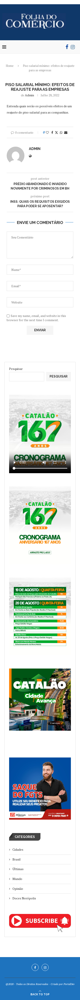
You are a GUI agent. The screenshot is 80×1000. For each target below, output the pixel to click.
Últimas (18, 869)
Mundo (17, 879)
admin (29, 95)
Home (10, 66)
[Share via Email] (65, 132)
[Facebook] (67, 46)
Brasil (16, 859)
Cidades (17, 849)
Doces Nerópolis (24, 898)
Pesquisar (16, 369)
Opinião (17, 888)
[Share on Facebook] (52, 132)
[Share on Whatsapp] (61, 132)
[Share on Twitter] (56, 132)
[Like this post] (47, 132)
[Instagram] (73, 46)
